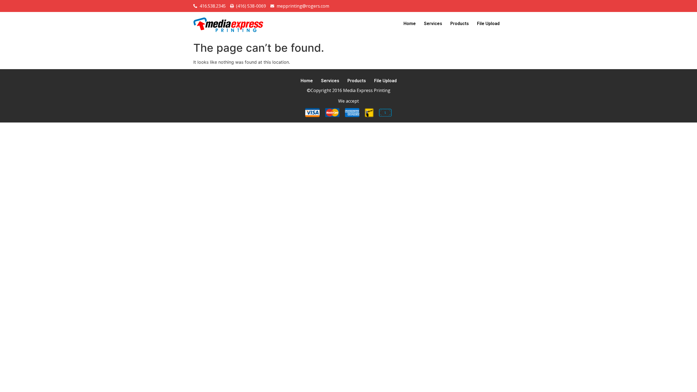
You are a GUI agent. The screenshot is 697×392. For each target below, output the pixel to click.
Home (409, 23)
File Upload (488, 23)
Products (459, 23)
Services (433, 23)
